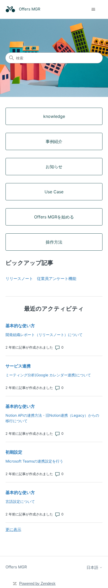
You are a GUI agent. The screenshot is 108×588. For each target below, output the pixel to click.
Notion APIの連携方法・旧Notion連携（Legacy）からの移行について (52, 418)
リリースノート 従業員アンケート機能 (41, 278)
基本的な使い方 (20, 325)
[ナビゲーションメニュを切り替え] (93, 9)
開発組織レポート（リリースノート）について (44, 334)
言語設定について (20, 501)
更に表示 (13, 529)
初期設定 (14, 452)
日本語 (93, 567)
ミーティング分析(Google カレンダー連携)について (48, 375)
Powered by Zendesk (37, 583)
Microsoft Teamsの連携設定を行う (34, 461)
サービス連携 (18, 366)
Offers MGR (16, 566)
